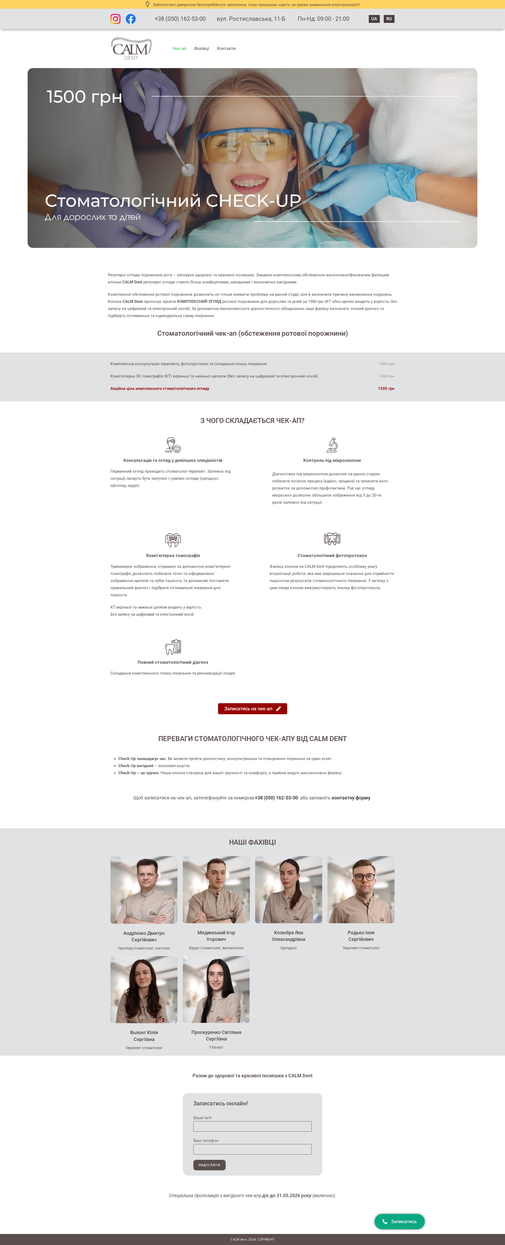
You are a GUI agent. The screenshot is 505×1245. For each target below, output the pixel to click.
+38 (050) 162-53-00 (180, 19)
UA (374, 18)
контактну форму (351, 797)
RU (389, 18)
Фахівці (201, 48)
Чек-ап (179, 48)
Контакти (226, 48)
